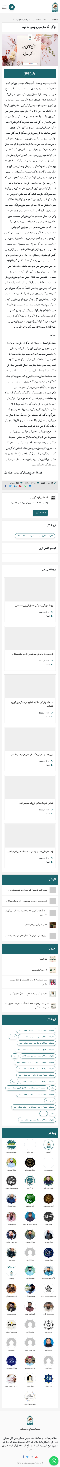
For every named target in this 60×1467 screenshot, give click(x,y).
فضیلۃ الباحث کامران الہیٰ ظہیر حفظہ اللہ (26, 1088)
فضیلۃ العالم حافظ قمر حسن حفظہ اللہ (37, 1120)
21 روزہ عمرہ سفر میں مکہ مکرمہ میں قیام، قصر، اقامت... (32, 754)
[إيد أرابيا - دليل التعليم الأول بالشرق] (30, 1420)
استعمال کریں (40, 513)
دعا (14, 1056)
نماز (13, 1036)
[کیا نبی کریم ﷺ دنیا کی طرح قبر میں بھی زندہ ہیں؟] (30, 788)
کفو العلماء (43, 959)
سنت (52, 1113)
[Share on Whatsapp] (25, 487)
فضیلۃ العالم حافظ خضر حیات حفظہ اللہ (36, 1043)
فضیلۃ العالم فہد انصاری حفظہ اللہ (38, 1056)
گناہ (43, 1113)
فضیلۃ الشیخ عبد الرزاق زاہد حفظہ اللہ (36, 1094)
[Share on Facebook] (5, 487)
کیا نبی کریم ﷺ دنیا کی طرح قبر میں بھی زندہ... (36, 803)
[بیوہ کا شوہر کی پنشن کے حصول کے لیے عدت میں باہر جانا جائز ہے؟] (30, 590)
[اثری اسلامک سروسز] (53, 970)
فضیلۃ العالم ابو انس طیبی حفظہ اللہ (37, 1036)
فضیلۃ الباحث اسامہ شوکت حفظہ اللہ (38, 1081)
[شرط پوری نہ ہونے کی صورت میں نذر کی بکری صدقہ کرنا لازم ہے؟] (30, 638)
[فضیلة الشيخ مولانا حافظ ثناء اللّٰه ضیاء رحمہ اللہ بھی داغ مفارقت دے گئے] (53, 1006)
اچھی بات (50, 1100)
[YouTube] (36, 1457)
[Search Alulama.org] (12, 7)
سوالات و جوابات (30, 483)
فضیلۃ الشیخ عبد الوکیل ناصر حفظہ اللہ (35, 536)
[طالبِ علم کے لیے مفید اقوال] (53, 925)
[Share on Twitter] (10, 487)
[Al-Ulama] (55, 6)
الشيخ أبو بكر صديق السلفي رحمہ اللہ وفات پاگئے (28, 994)
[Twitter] (27, 1457)
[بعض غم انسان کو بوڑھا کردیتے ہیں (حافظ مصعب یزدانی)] (53, 982)
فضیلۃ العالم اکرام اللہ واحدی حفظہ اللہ (35, 1062)
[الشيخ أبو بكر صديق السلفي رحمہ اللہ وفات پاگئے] (53, 994)
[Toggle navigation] (4, 7)
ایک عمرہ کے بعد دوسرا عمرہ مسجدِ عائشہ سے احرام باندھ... (30, 851)
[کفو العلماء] (53, 959)
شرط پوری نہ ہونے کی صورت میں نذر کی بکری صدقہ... (32, 654)
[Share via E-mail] (30, 487)
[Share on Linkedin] (15, 487)
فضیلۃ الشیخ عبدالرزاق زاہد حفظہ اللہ (36, 1075)
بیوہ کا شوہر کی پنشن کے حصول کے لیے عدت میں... (33, 605)
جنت (52, 1088)
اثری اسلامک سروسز (39, 970)
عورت (14, 1081)
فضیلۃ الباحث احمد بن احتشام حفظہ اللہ (36, 1068)
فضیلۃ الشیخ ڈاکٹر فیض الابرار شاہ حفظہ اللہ (33, 1107)
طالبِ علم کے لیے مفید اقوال (36, 924)
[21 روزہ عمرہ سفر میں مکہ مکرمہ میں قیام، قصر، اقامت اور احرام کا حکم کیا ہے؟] (30, 739)
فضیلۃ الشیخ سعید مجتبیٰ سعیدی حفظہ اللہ (35, 1049)
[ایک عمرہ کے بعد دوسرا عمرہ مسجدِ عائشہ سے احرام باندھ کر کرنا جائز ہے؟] (30, 836)
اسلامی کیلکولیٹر (39, 497)
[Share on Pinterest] (20, 487)
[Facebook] (23, 1457)
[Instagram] (32, 1457)
